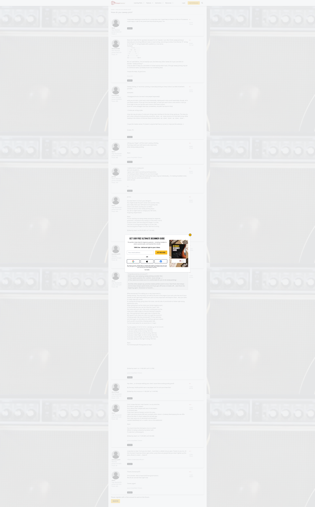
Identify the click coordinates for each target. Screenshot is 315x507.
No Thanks (147, 269)
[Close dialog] (190, 235)
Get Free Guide (161, 252)
